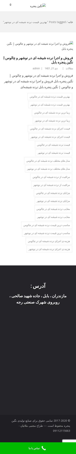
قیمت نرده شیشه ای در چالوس (53, 144)
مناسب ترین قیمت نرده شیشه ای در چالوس (46, 225)
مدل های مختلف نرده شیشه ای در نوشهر (48, 168)
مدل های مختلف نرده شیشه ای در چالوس (48, 160)
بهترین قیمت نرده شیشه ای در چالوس (50, 96)
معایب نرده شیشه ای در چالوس (53, 209)
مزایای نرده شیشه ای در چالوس (53, 193)
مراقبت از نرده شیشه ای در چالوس (51, 177)
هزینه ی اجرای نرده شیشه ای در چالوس (49, 241)
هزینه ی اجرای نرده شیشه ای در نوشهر (49, 249)
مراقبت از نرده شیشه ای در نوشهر (51, 185)
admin (36, 68)
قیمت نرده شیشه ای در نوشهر (54, 152)
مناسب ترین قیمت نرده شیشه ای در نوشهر (47, 233)
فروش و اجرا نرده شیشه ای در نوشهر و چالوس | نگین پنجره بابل (38, 60)
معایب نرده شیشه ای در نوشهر (53, 217)
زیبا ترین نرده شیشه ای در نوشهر (52, 120)
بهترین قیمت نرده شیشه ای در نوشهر (50, 104)
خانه (70, 22)
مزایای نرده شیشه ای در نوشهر (53, 201)
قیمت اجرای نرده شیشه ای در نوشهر (50, 136)
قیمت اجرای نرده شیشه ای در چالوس (50, 128)
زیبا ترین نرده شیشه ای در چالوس (52, 112)
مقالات (69, 68)
